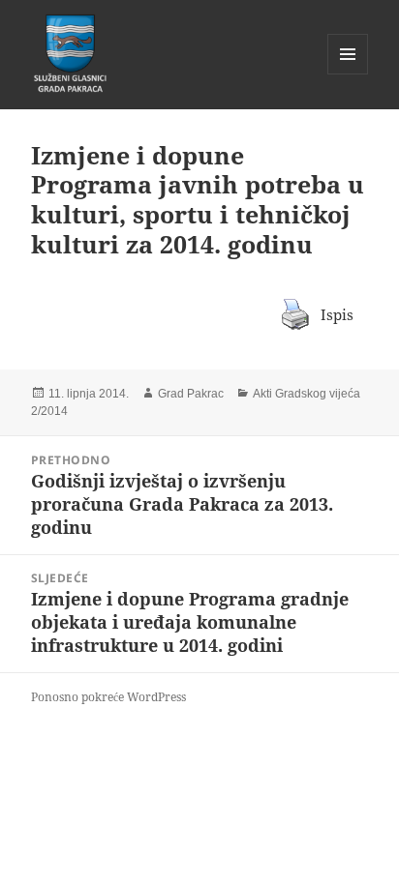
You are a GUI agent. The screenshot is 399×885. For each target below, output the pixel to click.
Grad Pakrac (191, 393)
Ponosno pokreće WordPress (108, 697)
